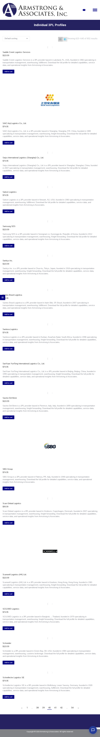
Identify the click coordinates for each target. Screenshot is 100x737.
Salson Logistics (10, 192)
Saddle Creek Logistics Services (16, 52)
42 (61, 707)
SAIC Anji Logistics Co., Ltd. (14, 123)
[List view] (65, 39)
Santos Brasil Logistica (12, 295)
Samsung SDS (9, 226)
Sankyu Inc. (8, 260)
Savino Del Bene (10, 398)
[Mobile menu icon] (95, 10)
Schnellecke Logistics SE (13, 677)
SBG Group (8, 469)
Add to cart (8, 72)
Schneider (7, 643)
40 (49, 707)
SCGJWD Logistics (11, 609)
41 (55, 707)
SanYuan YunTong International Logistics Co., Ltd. (24, 363)
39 (43, 707)
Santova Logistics (10, 329)
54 (72, 707)
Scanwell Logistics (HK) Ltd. (15, 574)
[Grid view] (60, 39)
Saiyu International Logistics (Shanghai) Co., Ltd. (23, 157)
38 (37, 707)
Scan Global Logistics (12, 503)
